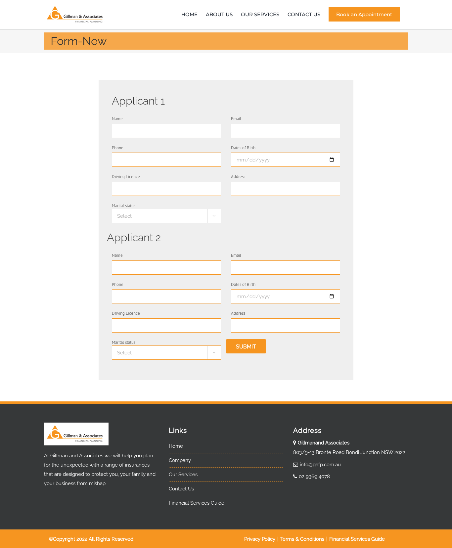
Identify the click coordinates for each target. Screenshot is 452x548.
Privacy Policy (260, 539)
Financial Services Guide (196, 503)
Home (176, 446)
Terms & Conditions (303, 539)
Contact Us (181, 489)
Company (180, 460)
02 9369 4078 (314, 477)
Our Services (183, 475)
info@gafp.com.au (320, 465)
